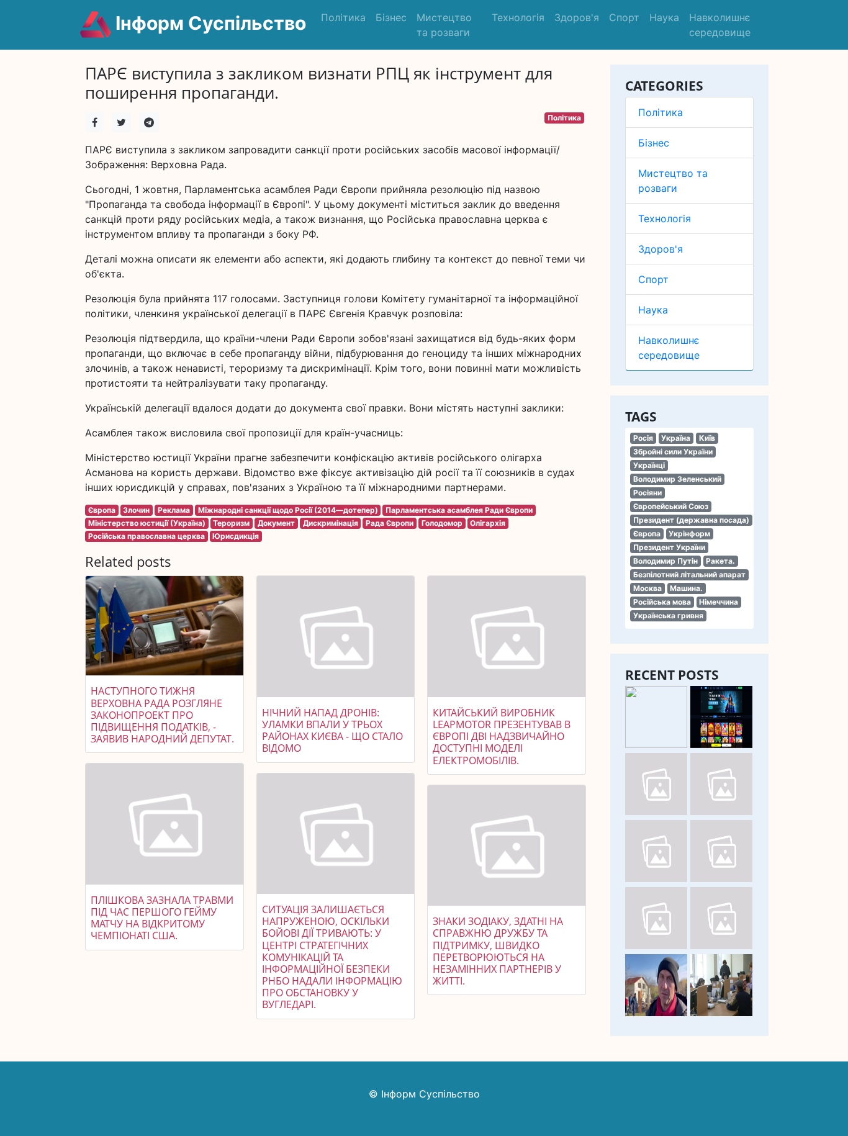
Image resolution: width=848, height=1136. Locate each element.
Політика (343, 17)
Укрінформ (689, 533)
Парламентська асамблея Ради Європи (459, 510)
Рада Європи (389, 523)
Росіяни (647, 492)
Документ (276, 523)
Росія (643, 438)
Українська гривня (668, 615)
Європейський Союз (670, 506)
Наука (664, 17)
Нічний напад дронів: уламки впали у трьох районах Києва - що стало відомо (332, 730)
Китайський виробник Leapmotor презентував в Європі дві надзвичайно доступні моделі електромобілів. (502, 736)
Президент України (669, 547)
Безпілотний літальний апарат (689, 574)
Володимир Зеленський (677, 479)
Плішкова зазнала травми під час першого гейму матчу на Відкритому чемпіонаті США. (162, 918)
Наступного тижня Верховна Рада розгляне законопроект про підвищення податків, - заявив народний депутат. (162, 715)
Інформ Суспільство (208, 23)
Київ (707, 438)
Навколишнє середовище (720, 24)
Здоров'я (576, 17)
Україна (675, 438)
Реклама (174, 510)
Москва (647, 588)
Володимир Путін (665, 561)
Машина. (686, 588)
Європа (647, 533)
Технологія (518, 17)
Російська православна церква (146, 536)
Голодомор (442, 523)
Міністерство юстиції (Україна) (146, 523)
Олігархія (487, 523)
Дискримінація (330, 523)
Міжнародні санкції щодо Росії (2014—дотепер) (288, 510)
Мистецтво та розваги (444, 24)
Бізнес (391, 17)
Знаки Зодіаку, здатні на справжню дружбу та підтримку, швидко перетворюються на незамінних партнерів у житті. (498, 951)
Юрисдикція (235, 536)
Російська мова (662, 601)
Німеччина (718, 601)
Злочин (136, 510)
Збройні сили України (673, 451)
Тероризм (231, 523)
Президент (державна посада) (691, 520)
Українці (649, 465)
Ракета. (720, 561)
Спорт (624, 17)
